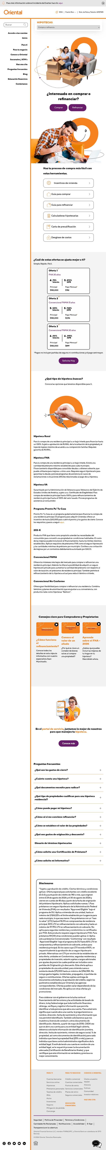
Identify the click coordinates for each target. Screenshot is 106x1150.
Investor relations (91, 1094)
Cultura (87, 1088)
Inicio (24, 38)
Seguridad (38, 1120)
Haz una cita (21, 64)
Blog (25, 74)
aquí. (61, 3)
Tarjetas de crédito (54, 1092)
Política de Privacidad (53, 1120)
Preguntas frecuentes (17, 69)
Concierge (51, 1111)
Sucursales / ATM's (18, 59)
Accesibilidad (78, 1124)
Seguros (50, 1105)
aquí (62, 522)
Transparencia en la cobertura (46, 1128)
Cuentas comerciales (73, 1082)
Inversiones (51, 1102)
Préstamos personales (55, 1089)
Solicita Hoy (68, 360)
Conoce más (68, 743)
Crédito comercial (72, 1079)
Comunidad (88, 1091)
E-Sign (90, 1124)
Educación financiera (17, 79)
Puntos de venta (72, 1085)
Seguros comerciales (73, 1095)
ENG (61, 12)
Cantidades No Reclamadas (45, 1124)
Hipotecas (51, 1085)
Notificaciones (65, 1124)
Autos (49, 1098)
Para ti (24, 45)
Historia (87, 1085)
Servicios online (53, 1082)
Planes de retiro (71, 1092)
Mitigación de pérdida (56, 1108)
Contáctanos (21, 84)
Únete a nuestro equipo (90, 1080)
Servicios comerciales (74, 1089)
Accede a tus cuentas (17, 33)
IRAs (48, 1095)
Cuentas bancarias (54, 1079)
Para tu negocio (20, 50)
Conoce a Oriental (19, 54)
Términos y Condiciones (74, 1120)
